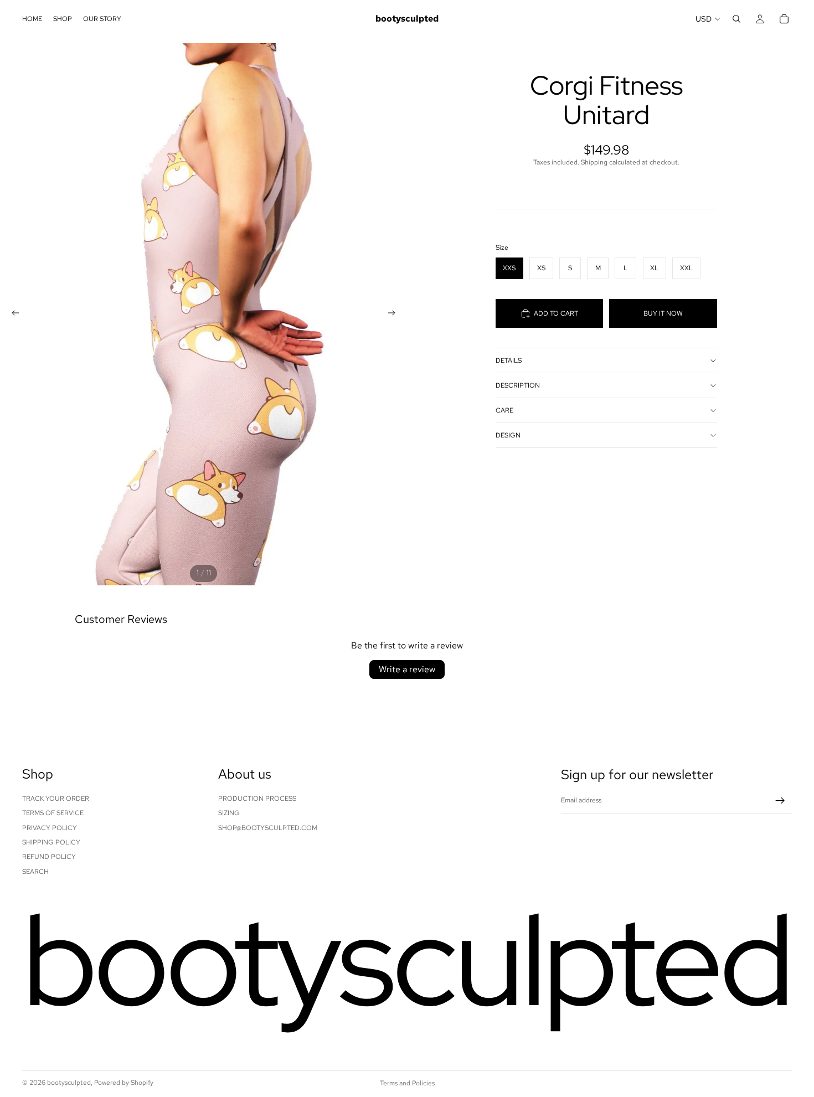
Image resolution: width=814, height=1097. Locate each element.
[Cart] (784, 19)
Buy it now (663, 313)
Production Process (257, 798)
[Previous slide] (12, 314)
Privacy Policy (49, 827)
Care (504, 410)
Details (509, 360)
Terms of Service (53, 812)
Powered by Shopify (123, 1082)
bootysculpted (69, 1082)
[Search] (736, 19)
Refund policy (49, 857)
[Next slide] (395, 314)
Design (508, 435)
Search (35, 871)
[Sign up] (780, 800)
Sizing (229, 812)
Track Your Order (55, 798)
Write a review (407, 669)
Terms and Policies (407, 1083)
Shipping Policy (51, 842)
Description (518, 385)
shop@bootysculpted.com (267, 827)
